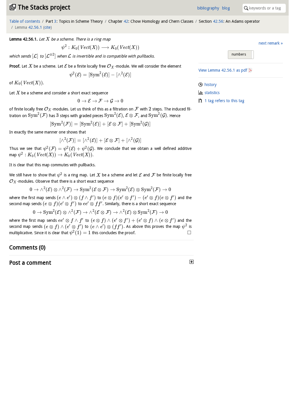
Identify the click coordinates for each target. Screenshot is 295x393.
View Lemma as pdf (222, 70)
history (211, 84)
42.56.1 (35, 27)
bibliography (208, 8)
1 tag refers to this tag (224, 100)
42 (126, 21)
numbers (239, 54)
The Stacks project (44, 7)
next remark (269, 43)
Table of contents (24, 21)
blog (226, 8)
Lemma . (23, 39)
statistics (212, 92)
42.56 (218, 21)
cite (47, 27)
